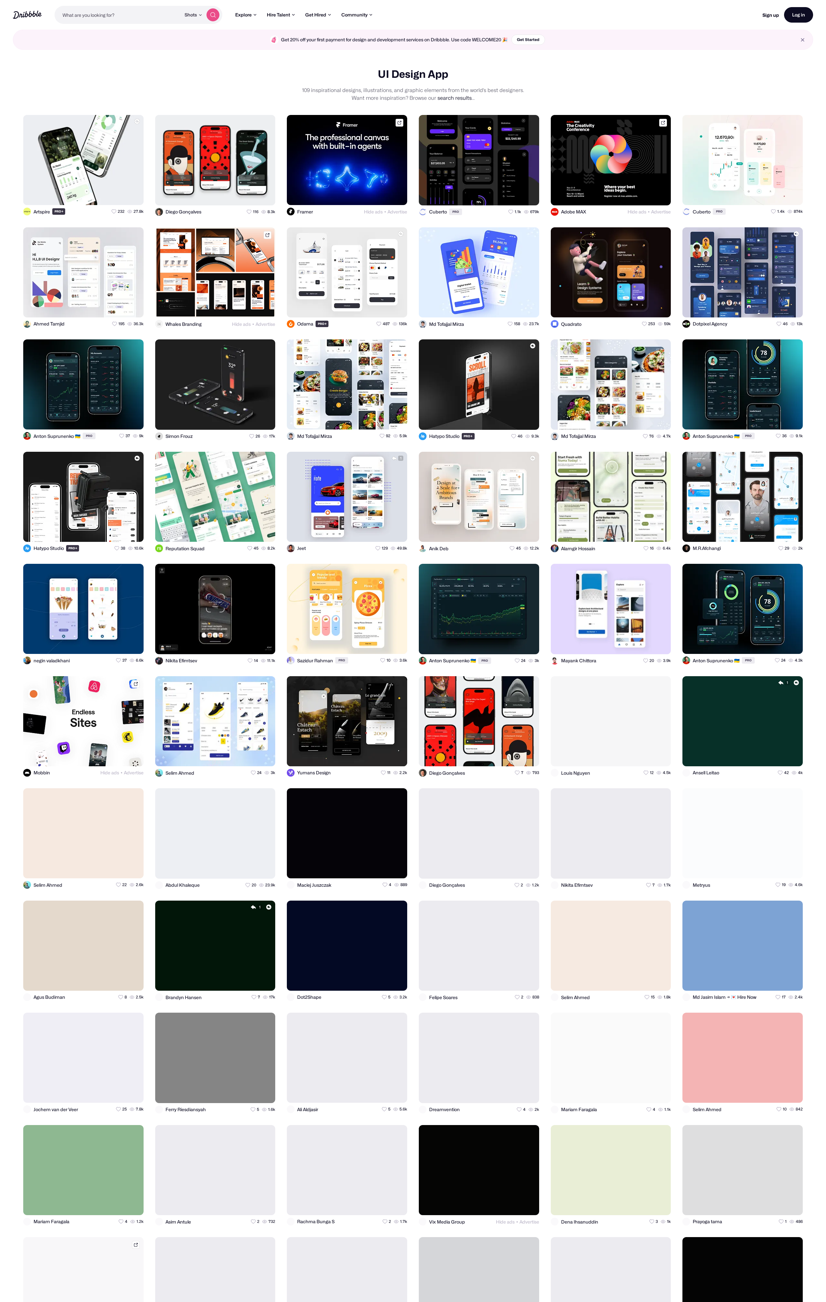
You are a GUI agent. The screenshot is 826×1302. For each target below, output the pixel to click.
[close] (803, 40)
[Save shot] (120, 194)
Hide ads (373, 211)
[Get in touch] (107, 194)
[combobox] (118, 15)
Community (354, 14)
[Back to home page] (27, 15)
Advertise (397, 211)
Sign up (770, 15)
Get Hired (315, 14)
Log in (798, 14)
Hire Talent (278, 14)
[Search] (212, 14)
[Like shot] (132, 194)
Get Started (528, 39)
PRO (59, 211)
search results (455, 98)
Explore (243, 14)
